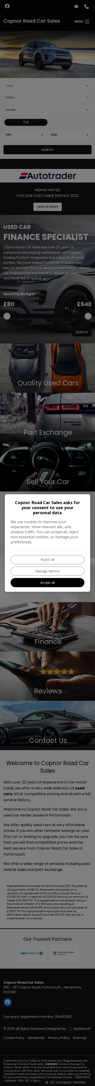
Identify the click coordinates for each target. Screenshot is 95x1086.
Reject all (47, 559)
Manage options (47, 571)
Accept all (47, 582)
